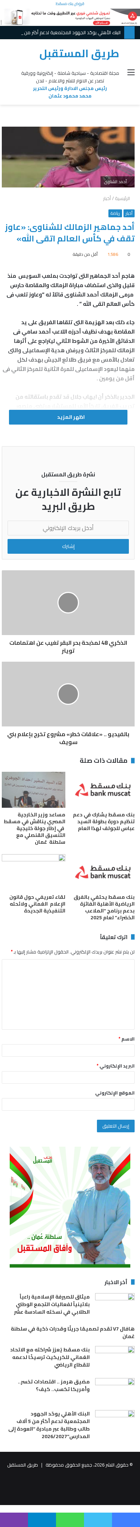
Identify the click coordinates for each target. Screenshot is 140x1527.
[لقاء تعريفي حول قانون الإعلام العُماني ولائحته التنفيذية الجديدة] (33, 872)
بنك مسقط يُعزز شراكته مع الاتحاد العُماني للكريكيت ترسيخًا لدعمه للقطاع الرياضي (50, 1357)
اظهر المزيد (70, 417)
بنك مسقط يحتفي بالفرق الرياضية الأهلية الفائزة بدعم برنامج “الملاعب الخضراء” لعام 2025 (104, 907)
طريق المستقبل (22, 1464)
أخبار (107, 198)
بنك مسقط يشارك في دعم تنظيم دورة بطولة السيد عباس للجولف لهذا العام (104, 821)
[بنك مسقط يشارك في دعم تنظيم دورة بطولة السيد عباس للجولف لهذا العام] (103, 790)
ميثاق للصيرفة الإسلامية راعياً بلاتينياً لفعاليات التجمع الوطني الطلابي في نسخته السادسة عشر (52, 1304)
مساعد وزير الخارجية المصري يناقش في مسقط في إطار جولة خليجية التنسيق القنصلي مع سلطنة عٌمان (34, 828)
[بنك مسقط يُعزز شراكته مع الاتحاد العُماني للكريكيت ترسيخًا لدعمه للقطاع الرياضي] (115, 1359)
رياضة (115, 213)
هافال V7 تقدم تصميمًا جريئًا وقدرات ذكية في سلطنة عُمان (73, 1332)
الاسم (126, 1038)
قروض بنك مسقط (70, 3)
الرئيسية (123, 198)
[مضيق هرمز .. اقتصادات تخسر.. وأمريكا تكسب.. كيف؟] (115, 1391)
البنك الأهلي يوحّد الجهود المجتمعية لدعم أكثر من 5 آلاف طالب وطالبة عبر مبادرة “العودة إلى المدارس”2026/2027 (49, 1425)
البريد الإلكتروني (116, 1065)
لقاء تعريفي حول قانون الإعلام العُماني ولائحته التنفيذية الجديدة (37, 903)
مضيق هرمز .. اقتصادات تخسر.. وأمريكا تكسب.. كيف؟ (54, 1385)
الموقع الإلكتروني (115, 1092)
